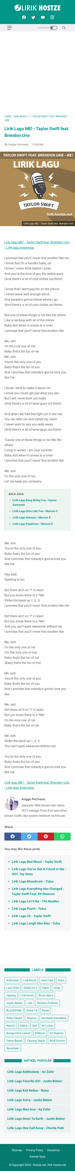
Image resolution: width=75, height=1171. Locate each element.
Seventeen (12, 1048)
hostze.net (39, 1164)
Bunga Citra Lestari (18, 1033)
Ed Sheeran (57, 1033)
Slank (45, 987)
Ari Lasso (47, 1025)
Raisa (45, 1010)
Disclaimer (53, 1150)
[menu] (9, 28)
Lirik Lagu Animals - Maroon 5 (31, 517)
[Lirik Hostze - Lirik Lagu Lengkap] (37, 7)
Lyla (29, 1002)
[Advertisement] (37, 73)
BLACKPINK (14, 1010)
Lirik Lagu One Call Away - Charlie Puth (35, 1128)
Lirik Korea (27, 995)
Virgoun (32, 1018)
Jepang (11, 995)
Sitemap (17, 1150)
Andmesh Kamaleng (53, 1018)
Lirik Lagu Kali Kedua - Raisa (28, 1090)
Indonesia (12, 980)
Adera (23, 1025)
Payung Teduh (36, 1040)
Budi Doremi (57, 1040)
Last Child (12, 987)
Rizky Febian (14, 1018)
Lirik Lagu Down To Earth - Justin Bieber (36, 1119)
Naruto (10, 1025)
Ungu (57, 987)
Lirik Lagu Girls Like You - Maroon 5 (35, 511)
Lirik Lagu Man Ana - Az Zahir (29, 1109)
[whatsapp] (62, 837)
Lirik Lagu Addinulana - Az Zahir (30, 1072)
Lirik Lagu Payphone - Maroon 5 (33, 524)
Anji (34, 1025)
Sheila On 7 (30, 987)
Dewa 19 (31, 1010)
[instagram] (51, 17)
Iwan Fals (47, 980)
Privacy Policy (34, 1150)
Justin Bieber (14, 1002)
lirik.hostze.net (57, 1164)
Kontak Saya (37, 1156)
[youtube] (42, 17)
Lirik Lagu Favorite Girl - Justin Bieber (34, 1081)
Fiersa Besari (14, 1040)
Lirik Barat (29, 980)
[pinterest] (46, 837)
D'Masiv (40, 1033)
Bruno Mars (46, 995)
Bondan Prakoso (47, 1002)
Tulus (61, 980)
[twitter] (33, 17)
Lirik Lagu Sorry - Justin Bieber (29, 1100)
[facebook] (23, 17)
